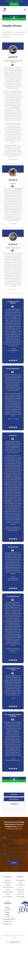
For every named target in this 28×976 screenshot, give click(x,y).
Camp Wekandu (18, 188)
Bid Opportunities (20, 880)
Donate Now (7, 880)
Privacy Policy (20, 892)
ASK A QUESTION (14, 16)
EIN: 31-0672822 (7, 896)
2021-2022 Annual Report (7, 888)
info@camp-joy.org (18, 1)
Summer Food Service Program (20, 895)
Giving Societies (7, 882)
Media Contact (20, 889)
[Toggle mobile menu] (25, 9)
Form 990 (7, 894)
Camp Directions (20, 885)
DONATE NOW (14, 19)
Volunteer (7, 885)
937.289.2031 (22, 935)
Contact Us (14, 937)
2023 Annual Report (7, 892)
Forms (20, 887)
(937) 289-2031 (10, 1)
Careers (20, 882)
